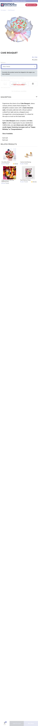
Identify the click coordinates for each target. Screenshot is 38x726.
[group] (19, 29)
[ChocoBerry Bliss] (9, 156)
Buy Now (31, 723)
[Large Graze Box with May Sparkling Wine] (9, 175)
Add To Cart (17, 723)
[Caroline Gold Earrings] (28, 156)
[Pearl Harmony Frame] (28, 175)
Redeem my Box (32, 5)
